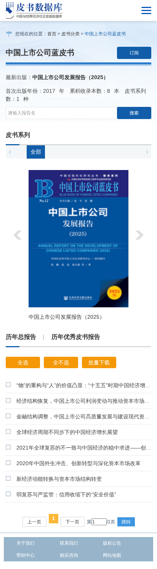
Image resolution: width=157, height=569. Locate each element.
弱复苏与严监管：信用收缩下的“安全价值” (66, 494)
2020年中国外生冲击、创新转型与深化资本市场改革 (78, 463)
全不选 (61, 362)
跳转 (126, 521)
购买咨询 (69, 555)
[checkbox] (8, 384)
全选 (23, 362)
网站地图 (112, 555)
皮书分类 (70, 34)
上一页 (34, 521)
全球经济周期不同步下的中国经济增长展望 (67, 432)
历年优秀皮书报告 (75, 337)
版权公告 (112, 543)
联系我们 (69, 543)
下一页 (72, 521)
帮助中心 (25, 555)
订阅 (134, 53)
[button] (10, 152)
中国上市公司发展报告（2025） (70, 77)
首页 (51, 34)
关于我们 (25, 543)
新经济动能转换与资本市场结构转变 (59, 479)
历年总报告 (21, 337)
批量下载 (99, 362)
